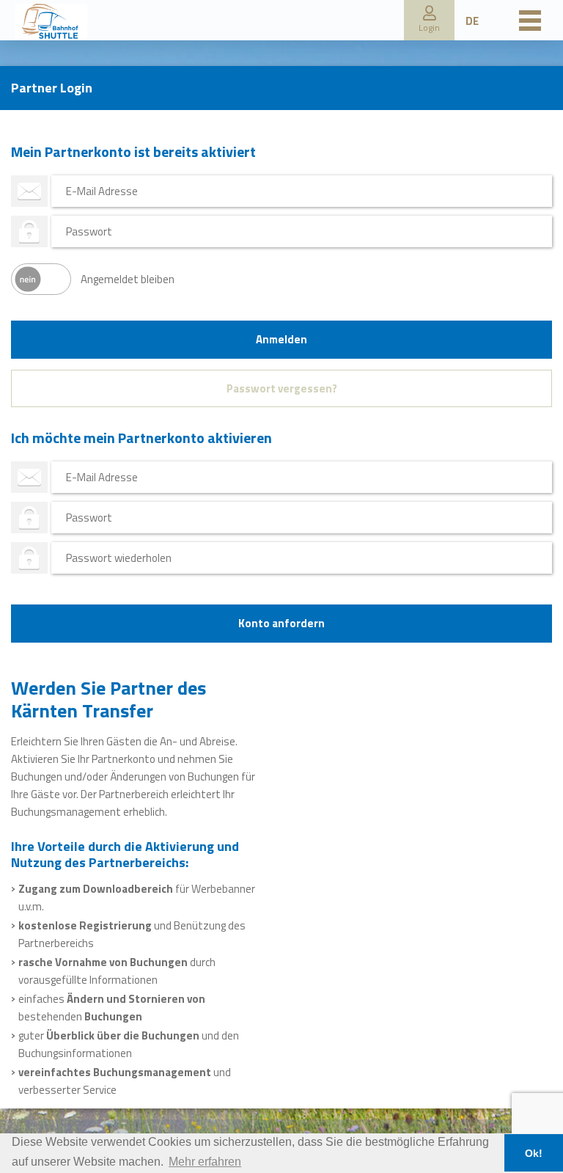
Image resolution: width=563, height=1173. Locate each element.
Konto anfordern (281, 623)
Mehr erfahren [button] (205, 1161)
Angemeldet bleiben (127, 279)
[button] (429, 20)
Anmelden (281, 339)
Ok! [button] (533, 1153)
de (472, 20)
